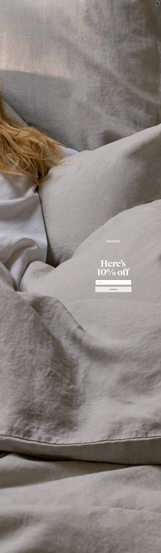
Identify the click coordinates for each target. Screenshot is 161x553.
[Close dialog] (157, 3)
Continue (113, 289)
